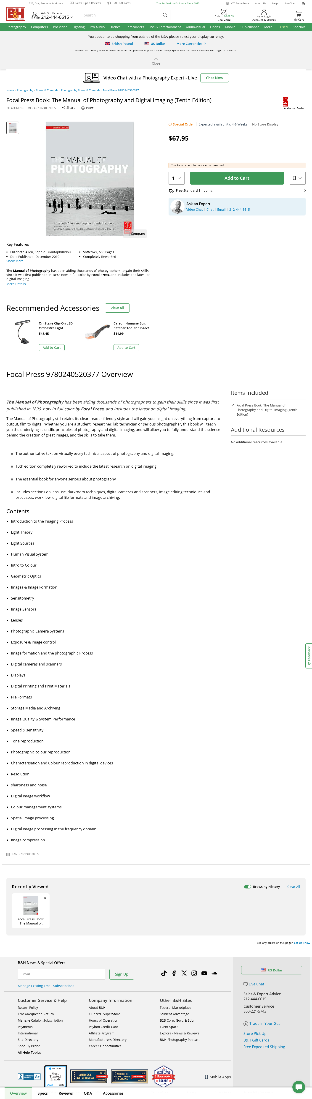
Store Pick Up (255, 1033)
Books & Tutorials (47, 90)
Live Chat (289, 3)
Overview (18, 1093)
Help (275, 3)
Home (10, 90)
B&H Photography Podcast (180, 1039)
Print (89, 108)
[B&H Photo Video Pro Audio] (17, 14)
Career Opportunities (105, 1046)
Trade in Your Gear (265, 1023)
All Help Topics (29, 1052)
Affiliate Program (101, 1033)
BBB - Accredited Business (29, 1076)
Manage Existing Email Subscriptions (46, 986)
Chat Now (214, 77)
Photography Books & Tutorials (80, 90)
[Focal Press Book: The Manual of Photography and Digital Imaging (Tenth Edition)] (90, 179)
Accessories (113, 1093)
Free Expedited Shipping (264, 1046)
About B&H (97, 1007)
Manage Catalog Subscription (40, 1020)
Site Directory (28, 1039)
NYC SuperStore (239, 3)
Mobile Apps (220, 1077)
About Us (260, 3)
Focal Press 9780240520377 (121, 90)
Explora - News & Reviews (179, 1033)
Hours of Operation (103, 1020)
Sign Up (121, 974)
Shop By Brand (29, 1046)
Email (25, 974)
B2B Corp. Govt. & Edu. (177, 1020)
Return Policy (28, 1007)
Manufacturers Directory (108, 1039)
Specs (43, 1093)
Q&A (88, 1093)
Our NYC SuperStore (104, 1014)
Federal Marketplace (175, 1007)
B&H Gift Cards (256, 1040)
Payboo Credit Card (103, 1027)
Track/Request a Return (36, 1014)
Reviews (66, 1093)
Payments (25, 1027)
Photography (25, 90)
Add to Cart (237, 178)
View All (117, 308)
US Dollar (275, 970)
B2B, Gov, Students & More (45, 3)
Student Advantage (174, 1014)
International (28, 1033)
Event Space (169, 1027)
